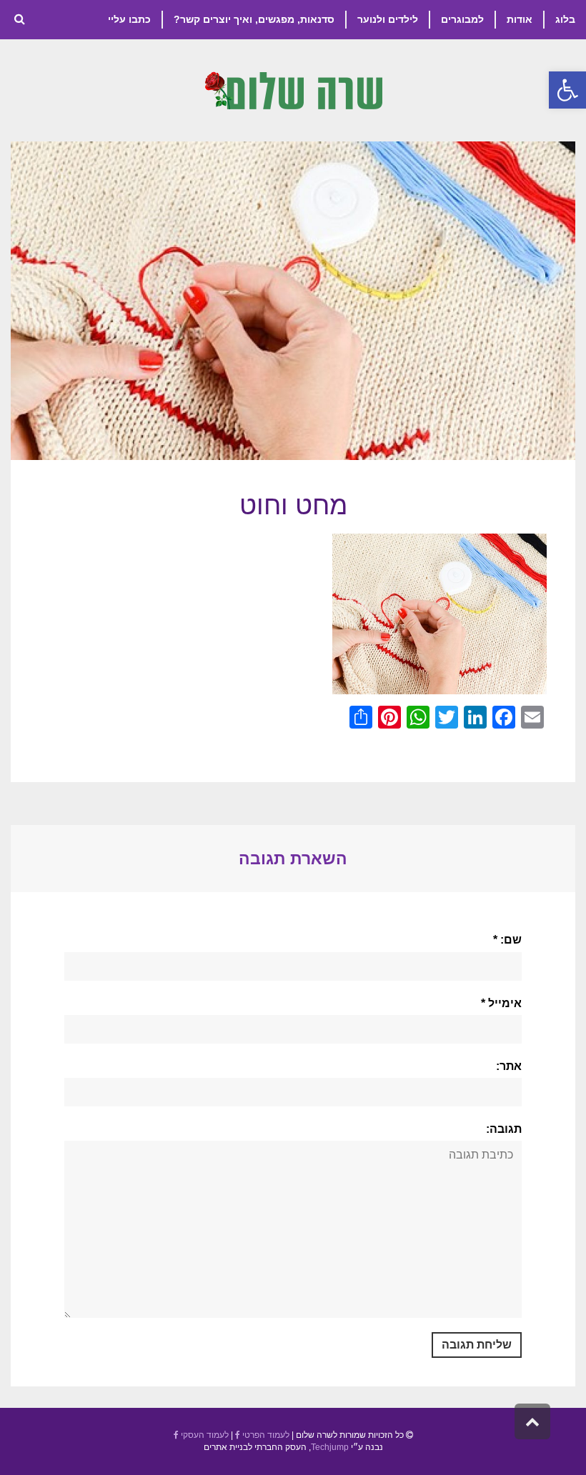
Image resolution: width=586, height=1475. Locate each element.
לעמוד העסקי (204, 1435)
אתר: (509, 1066)
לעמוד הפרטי (264, 1435)
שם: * (507, 940)
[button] (567, 90)
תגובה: (504, 1129)
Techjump (330, 1447)
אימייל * (501, 1003)
